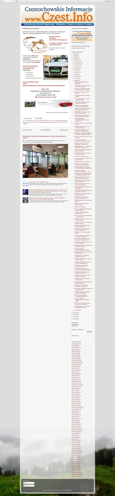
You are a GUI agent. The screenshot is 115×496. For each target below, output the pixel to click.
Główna (48, 120)
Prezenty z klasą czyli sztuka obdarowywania (81, 213)
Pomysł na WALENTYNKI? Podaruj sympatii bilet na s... (82, 209)
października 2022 (76, 429)
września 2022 (75, 431)
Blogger (69, 490)
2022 (74, 314)
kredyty (24, 122)
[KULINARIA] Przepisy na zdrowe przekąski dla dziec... (82, 153)
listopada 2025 (75, 360)
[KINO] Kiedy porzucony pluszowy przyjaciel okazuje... (82, 194)
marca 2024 (75, 398)
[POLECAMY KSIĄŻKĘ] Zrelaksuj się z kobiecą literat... (83, 289)
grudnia (77, 59)
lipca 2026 (74, 345)
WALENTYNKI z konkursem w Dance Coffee (81, 204)
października (78, 64)
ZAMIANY (25, 124)
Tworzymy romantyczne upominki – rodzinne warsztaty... (83, 276)
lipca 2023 (74, 412)
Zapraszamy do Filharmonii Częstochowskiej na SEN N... (82, 164)
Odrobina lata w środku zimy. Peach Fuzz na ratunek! (83, 243)
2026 (74, 54)
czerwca (77, 72)
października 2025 (76, 362)
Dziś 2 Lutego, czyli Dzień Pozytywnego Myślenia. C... (81, 296)
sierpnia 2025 (75, 366)
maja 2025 (74, 371)
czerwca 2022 (75, 437)
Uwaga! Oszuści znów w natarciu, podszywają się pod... (82, 181)
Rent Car (36, 122)
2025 (74, 56)
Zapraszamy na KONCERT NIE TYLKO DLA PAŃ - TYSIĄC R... (82, 89)
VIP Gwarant (64, 122)
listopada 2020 (75, 472)
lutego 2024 (74, 399)
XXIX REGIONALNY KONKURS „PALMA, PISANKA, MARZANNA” (83, 167)
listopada (77, 61)
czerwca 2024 (75, 392)
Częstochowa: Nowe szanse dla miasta (38, 182)
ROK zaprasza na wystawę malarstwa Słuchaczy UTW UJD (82, 269)
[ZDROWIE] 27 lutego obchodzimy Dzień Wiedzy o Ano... (82, 112)
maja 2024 (74, 394)
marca (76, 78)
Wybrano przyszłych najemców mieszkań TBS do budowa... (81, 116)
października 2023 (76, 407)
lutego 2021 (74, 467)
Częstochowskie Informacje (78, 48)
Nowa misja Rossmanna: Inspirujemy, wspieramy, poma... (82, 140)
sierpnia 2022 (75, 433)
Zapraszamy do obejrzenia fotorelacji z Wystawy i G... (81, 286)
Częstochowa (42, 120)
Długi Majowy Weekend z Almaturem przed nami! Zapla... (83, 246)
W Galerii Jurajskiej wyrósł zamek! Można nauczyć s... (82, 259)
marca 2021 (75, 465)
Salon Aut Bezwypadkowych (46, 122)
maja (76, 74)
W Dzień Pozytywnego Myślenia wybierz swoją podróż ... (82, 292)
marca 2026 (75, 353)
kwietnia (77, 76)
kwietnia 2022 (75, 440)
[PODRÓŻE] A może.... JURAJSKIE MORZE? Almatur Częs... (83, 147)
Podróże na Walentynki (80, 206)
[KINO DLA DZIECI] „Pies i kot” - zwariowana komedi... (82, 184)
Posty (26, 482)
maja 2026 (74, 349)
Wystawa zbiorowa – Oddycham (82, 161)
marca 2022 (75, 442)
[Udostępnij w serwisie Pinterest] (41, 118)
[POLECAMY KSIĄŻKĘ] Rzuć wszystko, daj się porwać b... (81, 130)
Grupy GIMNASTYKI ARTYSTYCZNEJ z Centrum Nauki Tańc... (81, 120)
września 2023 (75, 409)
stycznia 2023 (75, 424)
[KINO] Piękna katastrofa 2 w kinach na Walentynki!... (83, 252)
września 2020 (75, 476)
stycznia (77, 310)
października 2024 (76, 384)
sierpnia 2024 (75, 388)
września (77, 66)
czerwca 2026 (75, 347)
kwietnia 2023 (75, 418)
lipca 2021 (74, 457)
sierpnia (77, 68)
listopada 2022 (75, 427)
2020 (74, 319)
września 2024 (75, 386)
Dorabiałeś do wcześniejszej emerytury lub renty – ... (81, 266)
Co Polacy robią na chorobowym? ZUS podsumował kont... (82, 236)
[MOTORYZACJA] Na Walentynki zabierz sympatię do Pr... (82, 229)
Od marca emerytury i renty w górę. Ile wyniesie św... (83, 159)
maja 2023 (74, 416)
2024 (74, 58)
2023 (74, 312)
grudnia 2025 (75, 358)
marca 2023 (75, 420)
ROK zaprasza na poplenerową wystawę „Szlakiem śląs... (82, 303)
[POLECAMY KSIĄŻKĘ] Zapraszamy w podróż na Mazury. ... (83, 191)
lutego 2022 (74, 444)
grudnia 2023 (75, 403)
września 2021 (75, 454)
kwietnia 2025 (75, 373)
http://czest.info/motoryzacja (61, 112)
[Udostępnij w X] (38, 118)
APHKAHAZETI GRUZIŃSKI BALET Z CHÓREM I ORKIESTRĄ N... (83, 174)
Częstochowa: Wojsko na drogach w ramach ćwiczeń (83, 223)
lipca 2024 (74, 390)
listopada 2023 (75, 405)
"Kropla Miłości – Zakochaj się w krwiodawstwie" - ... (82, 279)
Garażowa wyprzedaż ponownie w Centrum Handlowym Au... (82, 262)
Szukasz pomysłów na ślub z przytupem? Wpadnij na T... (81, 144)
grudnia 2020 (75, 470)
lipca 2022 (74, 435)
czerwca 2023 (75, 414)
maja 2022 (74, 439)
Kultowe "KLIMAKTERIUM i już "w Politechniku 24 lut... (82, 226)
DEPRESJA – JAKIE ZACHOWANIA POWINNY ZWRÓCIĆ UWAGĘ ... (83, 134)
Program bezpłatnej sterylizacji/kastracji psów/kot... (82, 249)
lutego (76, 80)
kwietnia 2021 (75, 463)
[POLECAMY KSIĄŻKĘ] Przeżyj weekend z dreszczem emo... (82, 239)
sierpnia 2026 (75, 343)
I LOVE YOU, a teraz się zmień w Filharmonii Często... (82, 86)
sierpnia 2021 (75, 455)
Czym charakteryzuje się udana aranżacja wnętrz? (82, 99)
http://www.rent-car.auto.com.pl (33, 78)
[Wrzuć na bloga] (37, 118)
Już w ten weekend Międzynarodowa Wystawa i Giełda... (81, 300)
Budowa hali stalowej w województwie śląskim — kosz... (82, 171)
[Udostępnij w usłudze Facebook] (40, 118)
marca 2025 (75, 375)
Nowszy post (27, 130)
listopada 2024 (75, 383)
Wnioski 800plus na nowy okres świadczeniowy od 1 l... (82, 307)
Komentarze (28, 485)
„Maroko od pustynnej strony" (81, 156)
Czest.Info (35, 120)
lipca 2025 (74, 368)
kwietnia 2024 (75, 396)
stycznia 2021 (75, 469)
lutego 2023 (74, 422)
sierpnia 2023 (75, 411)
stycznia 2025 (75, 379)
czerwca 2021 (75, 459)
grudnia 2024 (75, 381)
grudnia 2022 (75, 426)
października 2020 (76, 474)
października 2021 (76, 452)
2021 (74, 316)
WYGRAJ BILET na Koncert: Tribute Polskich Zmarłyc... (83, 219)
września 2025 (75, 364)
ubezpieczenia (56, 122)
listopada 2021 (75, 450)
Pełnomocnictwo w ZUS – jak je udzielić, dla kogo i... (82, 127)
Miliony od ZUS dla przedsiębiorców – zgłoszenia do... (83, 216)
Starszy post (64, 130)
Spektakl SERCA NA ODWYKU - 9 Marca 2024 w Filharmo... (82, 109)
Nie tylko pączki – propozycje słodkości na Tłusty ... (81, 256)
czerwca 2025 (75, 370)
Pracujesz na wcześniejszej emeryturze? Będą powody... (82, 106)
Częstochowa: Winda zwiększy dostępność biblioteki (81, 102)
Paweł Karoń (30, 122)
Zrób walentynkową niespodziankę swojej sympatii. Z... (82, 282)
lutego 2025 (74, 377)
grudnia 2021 (75, 448)
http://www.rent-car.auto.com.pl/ (45, 97)
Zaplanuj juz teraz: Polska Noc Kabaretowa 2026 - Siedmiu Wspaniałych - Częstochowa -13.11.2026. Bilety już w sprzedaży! (47, 198)
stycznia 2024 (75, 401)
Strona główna (45, 130)
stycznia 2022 (75, 446)
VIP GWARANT (36, 62)
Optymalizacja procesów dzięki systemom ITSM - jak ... (81, 272)
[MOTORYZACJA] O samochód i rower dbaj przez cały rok (82, 177)
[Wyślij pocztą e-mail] (35, 118)
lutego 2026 (74, 355)
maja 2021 (74, 461)
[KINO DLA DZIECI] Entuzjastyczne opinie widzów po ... (83, 150)
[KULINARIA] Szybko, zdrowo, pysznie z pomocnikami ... (81, 197)
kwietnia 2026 (75, 351)
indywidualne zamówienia (61, 120)
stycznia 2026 (75, 356)
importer (52, 120)
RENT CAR (34, 55)
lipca (76, 70)
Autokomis (29, 120)
